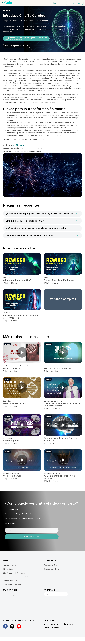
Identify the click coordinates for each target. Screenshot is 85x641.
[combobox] (56, 594)
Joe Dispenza (42, 21)
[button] (42, 213)
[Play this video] (22, 352)
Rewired (7, 10)
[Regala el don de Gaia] (63, 3)
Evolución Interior (10, 401)
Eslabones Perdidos (11, 473)
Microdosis (7, 438)
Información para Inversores (14, 595)
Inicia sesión (74, 3)
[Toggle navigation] (2, 2)
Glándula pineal (11, 440)
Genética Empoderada (15, 403)
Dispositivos (8, 569)
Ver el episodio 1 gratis (17, 46)
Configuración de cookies (13, 585)
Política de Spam (10, 581)
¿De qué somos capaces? (57, 368)
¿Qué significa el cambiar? (17, 280)
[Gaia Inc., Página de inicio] (8, 2)
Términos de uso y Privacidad (15, 577)
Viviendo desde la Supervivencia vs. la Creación (20, 316)
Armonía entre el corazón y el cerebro (60, 477)
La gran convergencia (53, 401)
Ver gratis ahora (32, 537)
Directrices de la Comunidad (14, 573)
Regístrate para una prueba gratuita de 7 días (26, 38)
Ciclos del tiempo (12, 476)
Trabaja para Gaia (51, 569)
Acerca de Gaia (9, 565)
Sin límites (48, 366)
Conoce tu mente (12, 368)
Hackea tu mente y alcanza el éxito (18, 366)
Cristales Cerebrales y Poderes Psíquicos (60, 439)
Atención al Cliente (52, 565)
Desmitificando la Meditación (59, 280)
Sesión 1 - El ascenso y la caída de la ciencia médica (62, 404)
